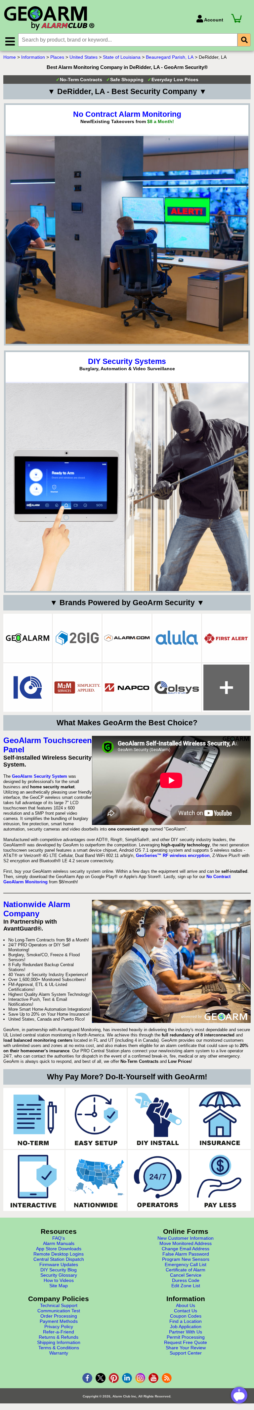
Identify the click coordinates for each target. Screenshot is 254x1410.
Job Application (185, 1326)
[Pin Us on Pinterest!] (114, 1378)
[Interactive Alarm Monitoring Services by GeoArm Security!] (33, 1180)
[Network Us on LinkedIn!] (127, 1378)
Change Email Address (185, 1248)
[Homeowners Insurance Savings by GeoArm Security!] (220, 1118)
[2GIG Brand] (77, 638)
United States (83, 57)
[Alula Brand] (177, 638)
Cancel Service (185, 1275)
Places (57, 57)
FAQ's (58, 1238)
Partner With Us (185, 1331)
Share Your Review (186, 1347)
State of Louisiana (122, 57)
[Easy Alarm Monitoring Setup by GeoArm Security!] (96, 1118)
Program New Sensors (185, 1259)
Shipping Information (58, 1342)
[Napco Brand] (127, 687)
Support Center (186, 1353)
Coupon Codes (185, 1316)
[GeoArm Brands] (226, 687)
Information (33, 57)
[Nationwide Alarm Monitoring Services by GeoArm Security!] (96, 1180)
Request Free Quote (185, 1342)
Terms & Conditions (58, 1347)
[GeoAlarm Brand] (28, 638)
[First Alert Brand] (226, 638)
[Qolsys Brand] (177, 687)
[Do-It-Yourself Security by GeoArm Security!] (158, 1118)
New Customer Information (185, 1238)
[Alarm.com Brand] (127, 638)
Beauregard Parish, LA (169, 57)
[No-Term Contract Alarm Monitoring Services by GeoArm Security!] (33, 1118)
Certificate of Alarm (185, 1269)
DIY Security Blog (58, 1269)
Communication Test (58, 1310)
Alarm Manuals (58, 1243)
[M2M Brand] (77, 687)
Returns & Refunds (58, 1337)
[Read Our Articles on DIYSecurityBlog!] (167, 1378)
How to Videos (59, 1280)
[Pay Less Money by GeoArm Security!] (220, 1180)
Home (9, 57)
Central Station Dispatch (58, 1259)
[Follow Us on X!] (101, 1378)
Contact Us (185, 1310)
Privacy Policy (58, 1326)
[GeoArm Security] (96, 18)
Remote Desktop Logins (58, 1254)
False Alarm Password (185, 1254)
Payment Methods (59, 1321)
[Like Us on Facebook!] (87, 1378)
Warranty (58, 1353)
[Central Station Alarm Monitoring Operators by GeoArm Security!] (158, 1180)
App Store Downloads (58, 1248)
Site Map (58, 1285)
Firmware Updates (58, 1264)
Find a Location (185, 1321)
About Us (185, 1305)
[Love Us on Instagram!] (140, 1378)
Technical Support (58, 1305)
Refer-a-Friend (58, 1331)
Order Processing (58, 1316)
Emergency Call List (185, 1264)
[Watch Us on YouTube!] (153, 1378)
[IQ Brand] (28, 687)
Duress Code (185, 1280)
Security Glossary (58, 1275)
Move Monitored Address (185, 1243)
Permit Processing (186, 1337)
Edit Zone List (185, 1285)
